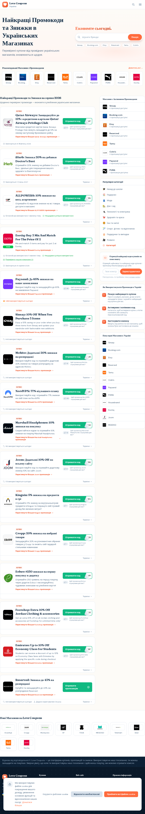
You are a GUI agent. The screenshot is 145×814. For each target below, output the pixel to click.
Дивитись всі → (136, 68)
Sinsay (80, 45)
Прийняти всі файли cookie (121, 794)
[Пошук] (133, 4)
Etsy (104, 45)
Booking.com (92, 45)
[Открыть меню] (140, 4)
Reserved (115, 45)
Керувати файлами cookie (55, 794)
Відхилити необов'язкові (87, 794)
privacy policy (134, 277)
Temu (126, 45)
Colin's (135, 45)
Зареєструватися (131, 271)
